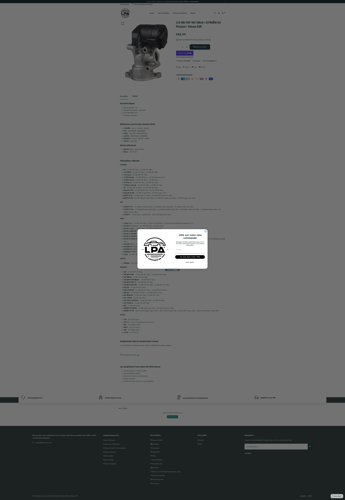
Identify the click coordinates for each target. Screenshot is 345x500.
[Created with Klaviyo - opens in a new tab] (172, 270)
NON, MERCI (190, 262)
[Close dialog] (205, 231)
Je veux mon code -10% (190, 257)
